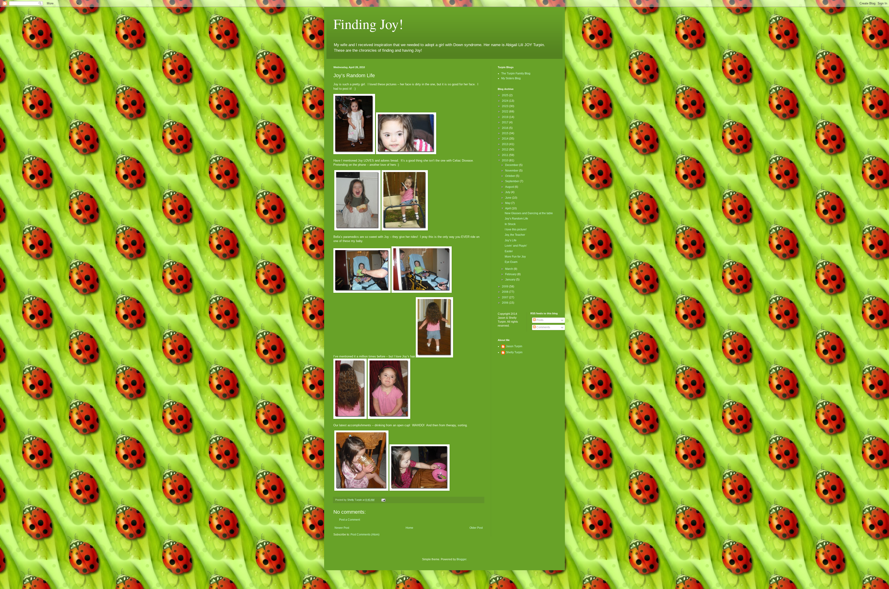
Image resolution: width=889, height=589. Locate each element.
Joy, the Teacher (515, 234)
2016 (505, 128)
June (508, 197)
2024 (505, 100)
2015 (505, 133)
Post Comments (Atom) (365, 534)
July (508, 192)
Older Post (476, 527)
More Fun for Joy (515, 256)
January (510, 279)
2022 (505, 111)
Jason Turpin (514, 346)
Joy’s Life (510, 240)
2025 (505, 95)
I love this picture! (515, 229)
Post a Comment (349, 519)
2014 (505, 138)
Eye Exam (511, 262)
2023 (505, 106)
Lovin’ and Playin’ (516, 245)
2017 (505, 122)
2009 (505, 286)
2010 (505, 160)
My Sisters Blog (511, 78)
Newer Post (342, 527)
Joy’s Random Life (516, 218)
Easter (509, 251)
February (511, 274)
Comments (543, 327)
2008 (505, 291)
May (508, 203)
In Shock (510, 224)
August (510, 186)
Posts (539, 320)
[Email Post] (383, 499)
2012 (505, 149)
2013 (505, 144)
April (508, 208)
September (512, 181)
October (510, 176)
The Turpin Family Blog (515, 73)
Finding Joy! (368, 23)
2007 (505, 297)
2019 (505, 117)
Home (409, 527)
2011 (505, 155)
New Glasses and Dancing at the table (529, 213)
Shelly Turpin (514, 352)
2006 (505, 302)
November (512, 170)
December (512, 165)
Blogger (461, 559)
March (509, 269)
